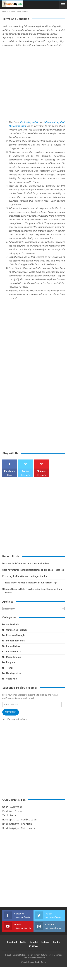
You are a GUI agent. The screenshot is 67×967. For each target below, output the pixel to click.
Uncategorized (14, 673)
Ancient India (12, 624)
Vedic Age (11, 678)
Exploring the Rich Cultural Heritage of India (24, 576)
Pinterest (45, 942)
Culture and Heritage (16, 630)
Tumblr (56, 942)
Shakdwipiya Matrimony (18, 828)
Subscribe (10, 712)
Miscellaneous (13, 657)
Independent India (15, 640)
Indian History (13, 651)
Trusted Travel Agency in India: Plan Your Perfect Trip (29, 582)
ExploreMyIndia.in (29, 122)
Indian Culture (13, 646)
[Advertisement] (33, 86)
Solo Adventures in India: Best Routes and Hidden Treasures (33, 570)
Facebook (12, 942)
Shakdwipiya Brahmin (17, 824)
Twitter (23, 942)
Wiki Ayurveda (12, 807)
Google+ (33, 942)
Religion (10, 662)
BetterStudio (40, 962)
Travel (9, 668)
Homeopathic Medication (19, 819)
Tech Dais (9, 815)
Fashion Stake (12, 811)
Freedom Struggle (15, 635)
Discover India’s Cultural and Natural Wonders (25, 563)
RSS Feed (33, 946)
